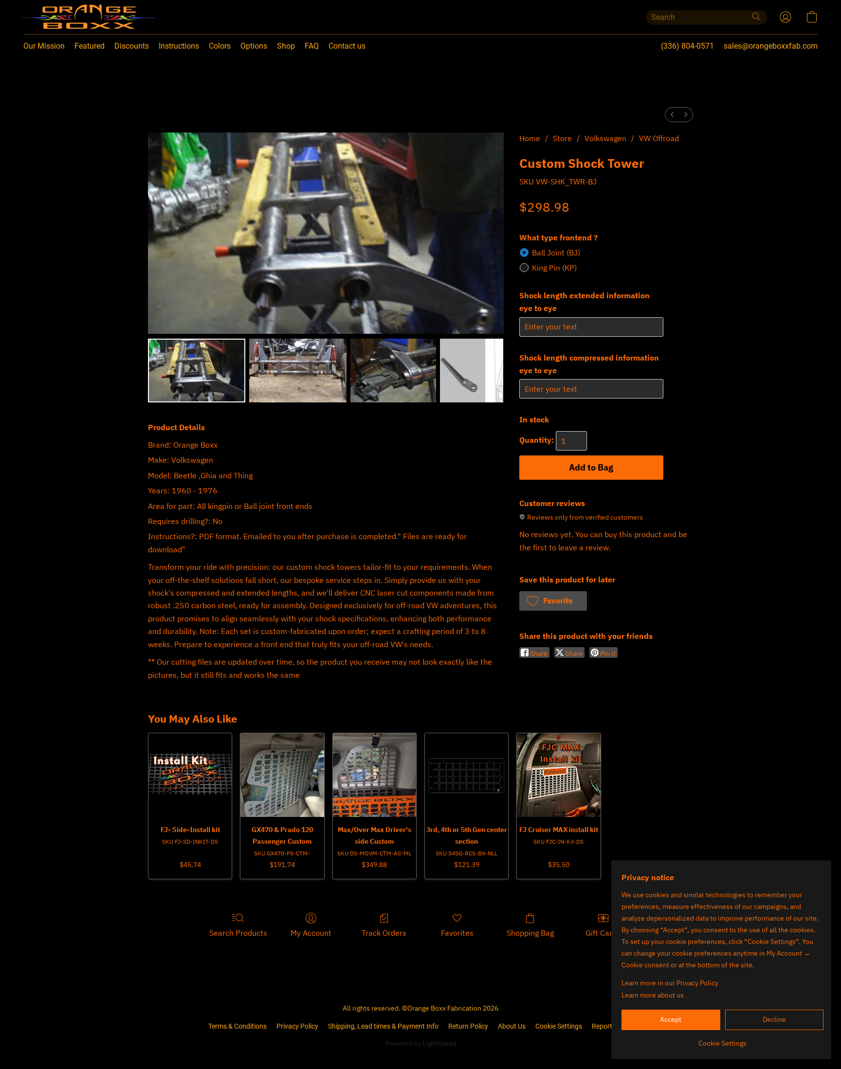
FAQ (312, 46)
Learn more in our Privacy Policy (670, 982)
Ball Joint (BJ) (556, 252)
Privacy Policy (297, 1026)
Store (562, 138)
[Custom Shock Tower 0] (196, 370)
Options (253, 46)
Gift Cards (603, 933)
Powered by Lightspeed (421, 1043)
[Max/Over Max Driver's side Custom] (374, 774)
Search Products (238, 933)
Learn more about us (653, 995)
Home (529, 138)
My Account (311, 933)
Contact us (347, 46)
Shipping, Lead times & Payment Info (383, 1026)
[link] (722, 1039)
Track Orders (384, 933)
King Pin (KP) (554, 267)
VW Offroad (659, 138)
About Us (512, 1026)
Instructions (179, 46)
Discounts (131, 46)
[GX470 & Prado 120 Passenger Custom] (282, 774)
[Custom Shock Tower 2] (393, 370)
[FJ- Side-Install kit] (190, 774)
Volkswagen (605, 138)
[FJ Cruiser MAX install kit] (558, 774)
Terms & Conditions (237, 1026)
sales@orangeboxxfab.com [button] (771, 46)
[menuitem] (672, 115)
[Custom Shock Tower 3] (471, 370)
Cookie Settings (558, 1026)
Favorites (457, 933)
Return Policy (468, 1026)
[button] (68, 17)
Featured (89, 46)
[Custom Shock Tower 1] (298, 370)
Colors (220, 46)
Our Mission (44, 46)
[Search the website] (756, 16)
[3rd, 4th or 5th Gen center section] (466, 774)
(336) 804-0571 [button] (687, 46)
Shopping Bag (530, 933)
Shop (286, 46)
